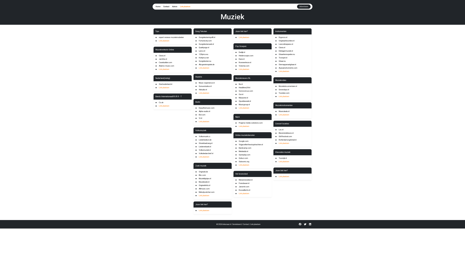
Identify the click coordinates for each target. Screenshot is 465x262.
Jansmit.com (244, 187)
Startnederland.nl (165, 84)
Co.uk (161, 102)
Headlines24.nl (244, 87)
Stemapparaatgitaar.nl (287, 64)
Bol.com (202, 115)
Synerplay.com (244, 155)
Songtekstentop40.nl (207, 37)
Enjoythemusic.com (206, 108)
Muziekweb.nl (204, 182)
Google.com (243, 141)
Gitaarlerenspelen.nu (287, 54)
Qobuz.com (243, 158)
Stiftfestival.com (285, 136)
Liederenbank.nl (205, 147)
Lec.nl (281, 130)
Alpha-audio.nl (204, 111)
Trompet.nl (283, 58)
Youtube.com (284, 93)
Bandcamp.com (245, 148)
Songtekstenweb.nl (206, 44)
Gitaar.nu (282, 61)
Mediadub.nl (243, 151)
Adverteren (303, 7)
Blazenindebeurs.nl (286, 133)
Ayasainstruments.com (288, 68)
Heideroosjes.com (246, 56)
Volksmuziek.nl (205, 150)
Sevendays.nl (284, 90)
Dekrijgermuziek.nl (286, 51)
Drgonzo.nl (283, 37)
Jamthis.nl (163, 59)
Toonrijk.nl (283, 158)
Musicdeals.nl (284, 111)
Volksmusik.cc (204, 136)
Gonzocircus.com (246, 91)
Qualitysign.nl (204, 47)
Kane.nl (241, 59)
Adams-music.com (166, 66)
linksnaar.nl (226, 224)
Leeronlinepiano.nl (286, 44)
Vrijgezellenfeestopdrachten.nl (251, 144)
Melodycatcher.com (206, 192)
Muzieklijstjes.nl (205, 178)
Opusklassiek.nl (245, 101)
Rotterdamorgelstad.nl (287, 140)
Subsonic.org (244, 161)
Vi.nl (200, 118)
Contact (166, 7)
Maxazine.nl (243, 98)
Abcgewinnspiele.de (206, 64)
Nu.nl (241, 84)
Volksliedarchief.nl (206, 153)
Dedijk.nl (242, 52)
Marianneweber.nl (245, 180)
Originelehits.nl (204, 185)
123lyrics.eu (203, 54)
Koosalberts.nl (244, 190)
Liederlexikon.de (205, 140)
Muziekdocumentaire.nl (288, 86)
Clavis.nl (162, 56)
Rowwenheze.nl (245, 62)
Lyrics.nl (202, 51)
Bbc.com (202, 175)
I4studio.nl (203, 90)
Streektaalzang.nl (205, 143)
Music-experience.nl (207, 83)
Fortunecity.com (205, 41)
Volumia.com (244, 66)
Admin (174, 7)
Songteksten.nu (205, 61)
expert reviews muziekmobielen (171, 37)
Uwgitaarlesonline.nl (286, 41)
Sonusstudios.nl (205, 86)
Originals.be (203, 172)
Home (158, 7)
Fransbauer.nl (244, 183)
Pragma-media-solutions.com (251, 123)
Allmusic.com (204, 189)
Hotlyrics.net (204, 58)
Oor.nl (241, 94)
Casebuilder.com (165, 62)
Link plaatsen (185, 7)
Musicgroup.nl (244, 104)
